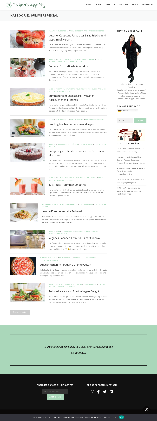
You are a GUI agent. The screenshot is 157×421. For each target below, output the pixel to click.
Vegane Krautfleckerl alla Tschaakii (62, 211)
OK (121, 417)
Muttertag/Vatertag (66, 89)
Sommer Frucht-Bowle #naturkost (69, 66)
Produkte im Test (72, 59)
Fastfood (59, 284)
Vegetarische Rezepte (94, 31)
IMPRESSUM (147, 5)
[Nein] (154, 417)
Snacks (79, 284)
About (135, 5)
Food (98, 5)
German (124, 111)
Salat (51, 31)
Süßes (99, 59)
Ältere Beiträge (20, 312)
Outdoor (123, 5)
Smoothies (69, 178)
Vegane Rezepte (77, 31)
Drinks (60, 59)
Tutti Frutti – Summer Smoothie (67, 184)
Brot (51, 284)
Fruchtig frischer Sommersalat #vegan (71, 124)
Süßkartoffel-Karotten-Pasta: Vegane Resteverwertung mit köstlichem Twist (129, 191)
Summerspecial (62, 31)
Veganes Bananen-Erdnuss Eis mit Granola (74, 238)
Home (89, 5)
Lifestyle (110, 5)
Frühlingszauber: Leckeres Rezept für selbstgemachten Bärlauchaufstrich (131, 171)
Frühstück (69, 284)
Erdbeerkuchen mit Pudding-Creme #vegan (65, 264)
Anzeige (52, 59)
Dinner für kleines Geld (52, 204)
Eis (58, 231)
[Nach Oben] (146, 409)
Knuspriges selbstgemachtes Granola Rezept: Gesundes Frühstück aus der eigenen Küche (131, 160)
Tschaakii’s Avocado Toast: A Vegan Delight (74, 291)
